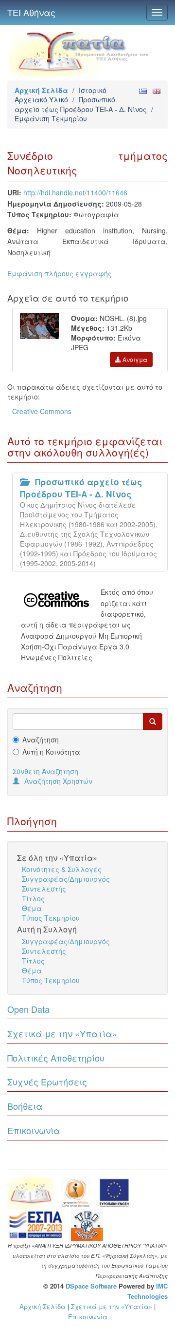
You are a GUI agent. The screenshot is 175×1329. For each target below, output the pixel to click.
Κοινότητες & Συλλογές (62, 869)
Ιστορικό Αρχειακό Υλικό (60, 94)
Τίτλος (33, 898)
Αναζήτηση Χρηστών (58, 781)
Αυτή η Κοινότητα (51, 752)
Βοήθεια (25, 1106)
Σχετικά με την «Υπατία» (62, 1033)
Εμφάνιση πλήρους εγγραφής (59, 273)
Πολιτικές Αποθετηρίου (56, 1057)
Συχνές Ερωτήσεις (47, 1081)
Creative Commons (41, 411)
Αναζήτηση (40, 739)
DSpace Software (91, 1286)
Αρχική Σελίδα (41, 90)
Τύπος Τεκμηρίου (51, 918)
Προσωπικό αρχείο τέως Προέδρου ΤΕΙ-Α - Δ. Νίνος (81, 104)
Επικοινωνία (33, 1130)
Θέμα (32, 908)
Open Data (28, 1009)
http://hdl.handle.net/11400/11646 (75, 192)
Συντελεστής (44, 888)
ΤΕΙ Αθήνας (31, 12)
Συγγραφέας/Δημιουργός (66, 879)
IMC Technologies (147, 1291)
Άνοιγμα (134, 359)
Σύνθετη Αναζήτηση (45, 771)
